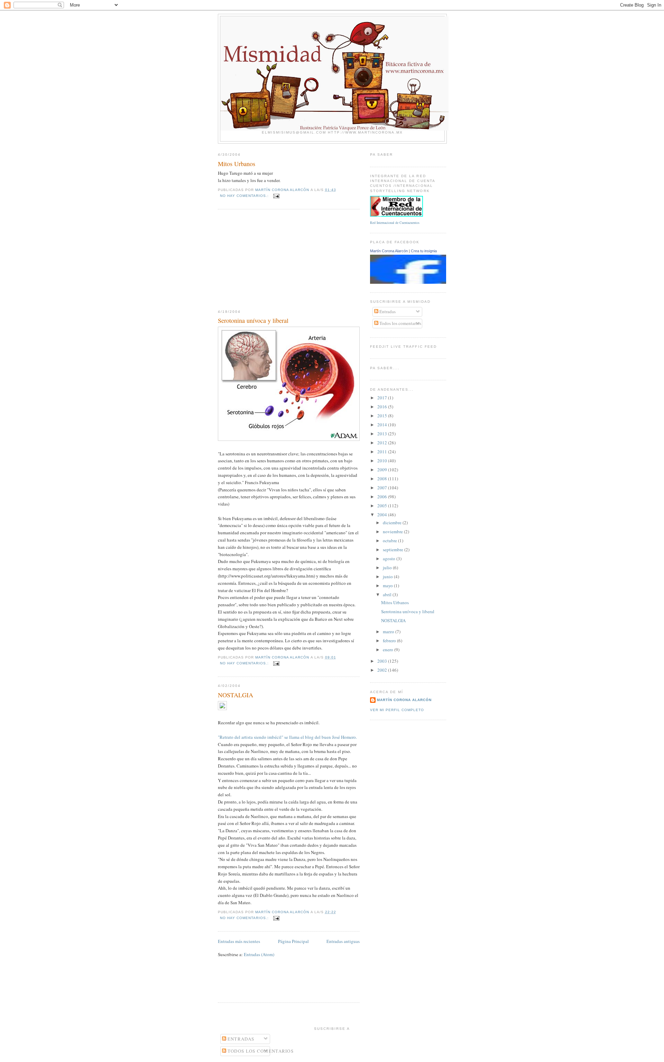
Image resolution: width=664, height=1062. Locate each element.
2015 (382, 415)
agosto (389, 558)
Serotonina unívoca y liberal (253, 320)
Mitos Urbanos (236, 164)
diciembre (393, 522)
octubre (390, 540)
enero (388, 649)
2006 (382, 496)
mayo (388, 585)
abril (388, 594)
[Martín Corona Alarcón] (417, 282)
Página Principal (293, 941)
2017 (382, 397)
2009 (382, 469)
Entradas (387, 311)
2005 (382, 505)
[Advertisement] (270, 259)
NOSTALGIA (235, 695)
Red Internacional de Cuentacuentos (394, 222)
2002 (382, 670)
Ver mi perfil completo (397, 710)
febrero (390, 640)
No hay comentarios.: (245, 196)
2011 (382, 451)
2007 (382, 487)
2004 (382, 514)
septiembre (393, 549)
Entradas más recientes (239, 941)
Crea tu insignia (424, 251)
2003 (382, 661)
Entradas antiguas (343, 941)
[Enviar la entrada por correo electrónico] (276, 196)
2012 (382, 442)
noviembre (393, 531)
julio (388, 567)
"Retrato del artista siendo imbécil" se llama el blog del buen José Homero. (287, 737)
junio (388, 576)
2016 (382, 406)
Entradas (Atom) (259, 954)
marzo (389, 631)
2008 (382, 478)
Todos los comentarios (399, 323)
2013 (382, 433)
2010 (382, 460)
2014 (382, 424)
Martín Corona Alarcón (389, 251)
